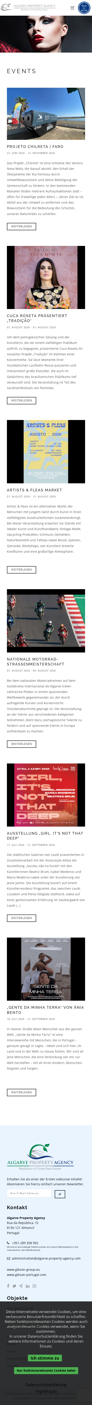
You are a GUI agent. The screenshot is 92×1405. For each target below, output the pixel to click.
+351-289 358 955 (23, 1243)
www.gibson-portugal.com (26, 1275)
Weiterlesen (21, 226)
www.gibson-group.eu (23, 1269)
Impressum (46, 1391)
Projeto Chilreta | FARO (35, 147)
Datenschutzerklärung (46, 1384)
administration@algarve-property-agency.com (45, 1258)
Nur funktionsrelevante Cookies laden (46, 1371)
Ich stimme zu (45, 1358)
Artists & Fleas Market (34, 490)
